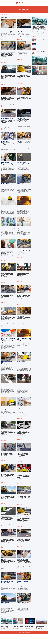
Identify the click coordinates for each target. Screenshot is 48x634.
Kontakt (27, 9)
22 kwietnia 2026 (5, 254)
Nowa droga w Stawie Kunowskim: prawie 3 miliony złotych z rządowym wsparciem (8, 385)
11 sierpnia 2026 (20, 33)
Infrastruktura (6, 96)
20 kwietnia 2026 (20, 252)
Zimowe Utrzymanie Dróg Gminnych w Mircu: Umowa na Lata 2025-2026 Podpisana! (8, 518)
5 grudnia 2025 (4, 455)
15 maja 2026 (20, 188)
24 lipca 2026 (20, 77)
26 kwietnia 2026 (20, 231)
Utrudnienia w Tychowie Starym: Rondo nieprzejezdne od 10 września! (23, 604)
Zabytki (13, 338)
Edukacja (18, 559)
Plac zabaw (8, 205)
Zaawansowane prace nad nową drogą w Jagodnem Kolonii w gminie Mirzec (23, 31)
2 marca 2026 (4, 388)
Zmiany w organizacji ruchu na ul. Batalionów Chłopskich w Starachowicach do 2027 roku (24, 185)
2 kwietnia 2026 (4, 297)
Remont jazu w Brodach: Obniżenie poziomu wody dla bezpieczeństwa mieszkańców (24, 519)
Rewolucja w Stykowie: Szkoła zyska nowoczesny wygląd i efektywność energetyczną (7, 31)
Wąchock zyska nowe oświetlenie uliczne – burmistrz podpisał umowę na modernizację (8, 318)
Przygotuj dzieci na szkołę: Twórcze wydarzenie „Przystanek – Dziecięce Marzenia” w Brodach (41, 40)
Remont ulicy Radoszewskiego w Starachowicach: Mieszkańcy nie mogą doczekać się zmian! (8, 604)
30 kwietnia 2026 (20, 209)
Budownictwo (19, 338)
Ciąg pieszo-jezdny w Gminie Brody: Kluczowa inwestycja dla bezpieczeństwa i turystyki (23, 229)
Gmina (2, 96)
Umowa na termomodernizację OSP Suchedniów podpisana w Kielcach (23, 476)
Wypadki (6, 538)
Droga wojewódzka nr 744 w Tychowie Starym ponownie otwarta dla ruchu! (22, 454)
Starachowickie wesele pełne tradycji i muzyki (41, 47)
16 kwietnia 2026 (4, 276)
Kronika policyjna (22, 9)
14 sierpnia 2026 (4, 33)
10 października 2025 (5, 563)
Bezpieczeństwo (4, 361)
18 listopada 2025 (20, 498)
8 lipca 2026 (4, 100)
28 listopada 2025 (20, 456)
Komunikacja (8, 294)
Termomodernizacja (8, 338)
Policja (29, 625)
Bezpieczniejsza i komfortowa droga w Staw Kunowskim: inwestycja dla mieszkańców (23, 120)
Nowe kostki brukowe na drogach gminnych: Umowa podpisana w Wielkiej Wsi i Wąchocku (8, 98)
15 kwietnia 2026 (20, 276)
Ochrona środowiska (24, 473)
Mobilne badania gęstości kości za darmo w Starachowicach (41, 52)
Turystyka (26, 226)
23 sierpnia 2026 (4, 628)
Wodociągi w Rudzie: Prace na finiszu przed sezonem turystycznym (23, 274)
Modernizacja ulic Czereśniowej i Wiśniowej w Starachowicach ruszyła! (8, 274)
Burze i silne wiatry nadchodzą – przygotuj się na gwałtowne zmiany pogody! (38, 27)
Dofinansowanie (4, 118)
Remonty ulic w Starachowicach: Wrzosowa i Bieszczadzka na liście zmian (8, 432)
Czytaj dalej (3, 39)
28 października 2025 (5, 520)
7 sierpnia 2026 (20, 54)
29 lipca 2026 (4, 78)
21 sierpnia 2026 (27, 628)
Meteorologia (3, 625)
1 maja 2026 (4, 210)
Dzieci (18, 383)
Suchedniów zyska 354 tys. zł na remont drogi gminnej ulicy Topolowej (8, 121)
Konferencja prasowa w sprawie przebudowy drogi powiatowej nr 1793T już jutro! (23, 296)
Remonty (11, 96)
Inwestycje (19, 96)
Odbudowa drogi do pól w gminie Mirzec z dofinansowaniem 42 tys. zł (24, 98)
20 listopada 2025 (5, 498)
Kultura (2, 226)
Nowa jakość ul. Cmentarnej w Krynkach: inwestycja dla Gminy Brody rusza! (7, 185)
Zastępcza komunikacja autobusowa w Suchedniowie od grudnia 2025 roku (23, 432)
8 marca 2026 (20, 367)
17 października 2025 (21, 541)
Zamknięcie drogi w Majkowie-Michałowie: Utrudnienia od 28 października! (7, 540)
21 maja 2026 (4, 188)
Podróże (24, 495)
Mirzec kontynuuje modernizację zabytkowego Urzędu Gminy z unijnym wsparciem (8, 229)
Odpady (20, 361)
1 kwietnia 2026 (20, 298)
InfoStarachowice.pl (27, 632)
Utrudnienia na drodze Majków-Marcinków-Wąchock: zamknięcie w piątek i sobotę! (8, 561)
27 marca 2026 (4, 320)
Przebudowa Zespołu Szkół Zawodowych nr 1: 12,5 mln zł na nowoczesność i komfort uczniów (24, 561)
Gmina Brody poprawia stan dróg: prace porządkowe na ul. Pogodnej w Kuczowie (8, 76)
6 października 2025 (21, 563)
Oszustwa (26, 625)
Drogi (2, 559)
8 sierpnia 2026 (4, 56)
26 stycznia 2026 (5, 411)
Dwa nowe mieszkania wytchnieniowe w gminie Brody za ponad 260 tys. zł (8, 143)
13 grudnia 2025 (20, 434)
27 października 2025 (21, 521)
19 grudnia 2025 (20, 412)
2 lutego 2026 (20, 389)
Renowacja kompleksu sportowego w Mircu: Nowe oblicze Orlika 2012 (8, 409)
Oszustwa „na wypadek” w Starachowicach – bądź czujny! (41, 44)
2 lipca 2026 (4, 123)
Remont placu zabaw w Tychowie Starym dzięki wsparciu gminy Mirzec (8, 207)
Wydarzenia (22, 183)
